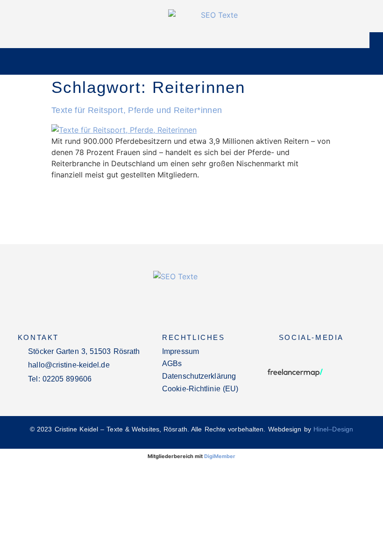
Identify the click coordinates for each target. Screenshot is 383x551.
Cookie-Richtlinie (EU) (200, 389)
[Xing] (311, 354)
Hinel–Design (333, 429)
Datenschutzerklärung (199, 376)
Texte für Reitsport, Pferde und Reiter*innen (136, 110)
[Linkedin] (331, 354)
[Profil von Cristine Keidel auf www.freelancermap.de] (295, 375)
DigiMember (219, 456)
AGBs (172, 363)
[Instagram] (290, 354)
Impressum (180, 351)
